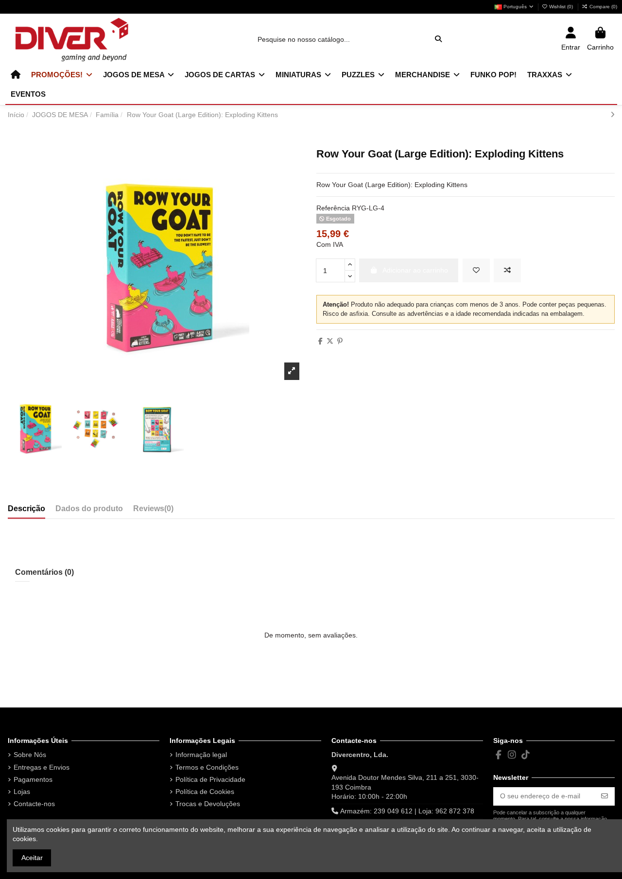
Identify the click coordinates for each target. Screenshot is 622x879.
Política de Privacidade (210, 779)
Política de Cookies (204, 791)
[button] (62, 75)
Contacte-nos (34, 804)
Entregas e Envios (41, 767)
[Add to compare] (507, 270)
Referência (333, 208)
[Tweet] (330, 341)
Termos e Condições (207, 767)
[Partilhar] (320, 341)
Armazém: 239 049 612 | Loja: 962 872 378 (407, 811)
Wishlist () (561, 6)
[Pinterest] (340, 341)
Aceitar (32, 858)
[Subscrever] (604, 796)
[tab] (153, 510)
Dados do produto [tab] (89, 508)
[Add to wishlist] (476, 270)
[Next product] (612, 115)
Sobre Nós (30, 754)
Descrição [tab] (26, 508)
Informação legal (201, 754)
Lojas (22, 791)
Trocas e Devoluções (207, 804)
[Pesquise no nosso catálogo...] (438, 39)
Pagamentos (33, 779)
